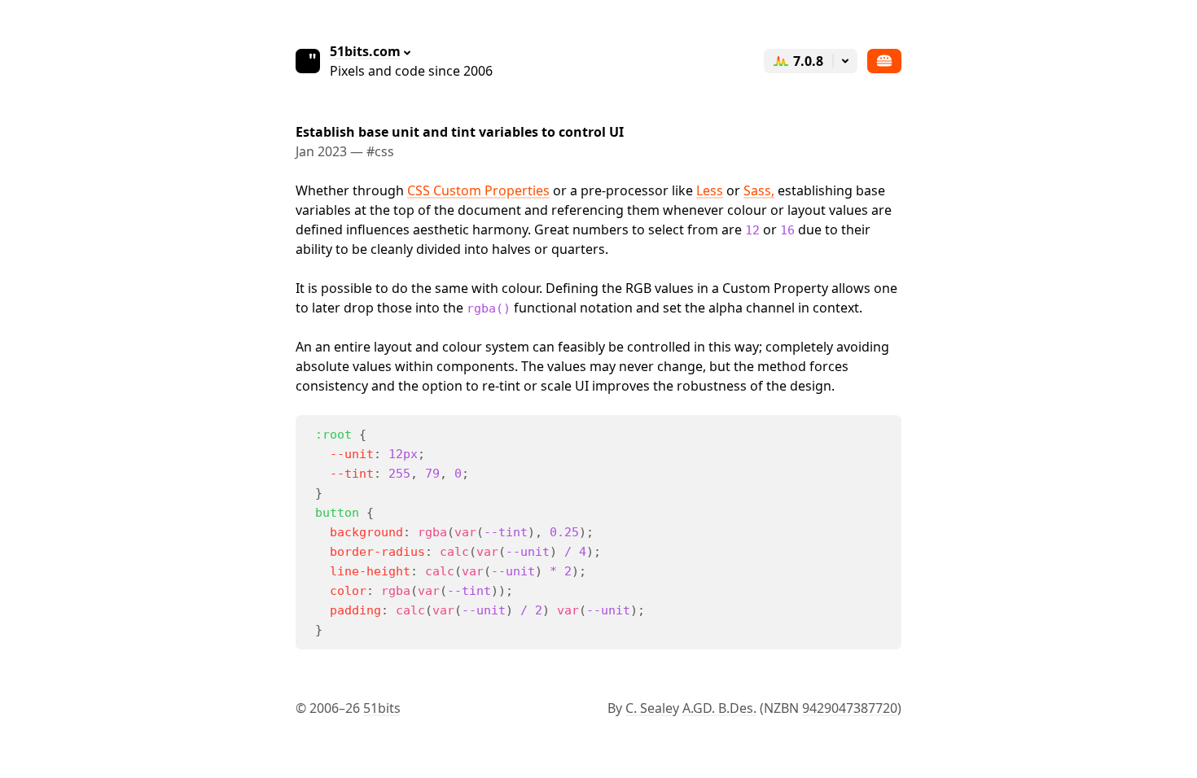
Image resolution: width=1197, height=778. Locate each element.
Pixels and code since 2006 (411, 61)
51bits (382, 708)
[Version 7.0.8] (845, 61)
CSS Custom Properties (478, 190)
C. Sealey (652, 708)
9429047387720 (849, 708)
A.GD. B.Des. (719, 708)
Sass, (758, 190)
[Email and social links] (884, 61)
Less (709, 190)
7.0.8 (808, 61)
